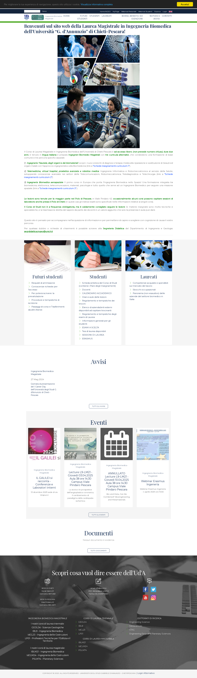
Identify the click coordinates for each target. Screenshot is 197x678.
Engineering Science (139, 622)
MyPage (116, 11)
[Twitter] (153, 589)
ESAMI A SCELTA (90, 327)
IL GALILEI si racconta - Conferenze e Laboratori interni (44, 482)
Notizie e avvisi (155, 17)
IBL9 (80, 626)
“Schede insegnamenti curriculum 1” (111, 166)
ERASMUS (87, 338)
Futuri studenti (82, 17)
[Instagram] (153, 597)
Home (66, 16)
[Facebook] (145, 589)
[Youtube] (145, 597)
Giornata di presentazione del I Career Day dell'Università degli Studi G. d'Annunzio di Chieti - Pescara (44, 389)
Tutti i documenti (99, 551)
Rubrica (157, 11)
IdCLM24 (83, 646)
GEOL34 (82, 622)
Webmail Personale (128, 11)
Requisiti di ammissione (43, 283)
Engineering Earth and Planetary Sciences (150, 633)
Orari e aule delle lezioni (94, 297)
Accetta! (185, 4)
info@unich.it (101, 588)
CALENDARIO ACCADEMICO (97, 293)
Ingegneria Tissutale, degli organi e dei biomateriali (52, 163)
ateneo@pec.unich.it (101, 591)
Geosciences (135, 626)
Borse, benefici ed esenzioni (132, 17)
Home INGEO (105, 11)
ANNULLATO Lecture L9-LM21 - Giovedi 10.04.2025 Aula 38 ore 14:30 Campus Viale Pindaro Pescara (116, 481)
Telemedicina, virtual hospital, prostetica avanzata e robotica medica (63, 171)
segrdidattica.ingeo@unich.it (38, 231)
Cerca (44, 11)
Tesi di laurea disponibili (94, 331)
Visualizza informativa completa (97, 4)
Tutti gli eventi (98, 515)
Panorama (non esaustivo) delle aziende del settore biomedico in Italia (147, 296)
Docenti (86, 289)
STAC (132, 629)
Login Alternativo (146, 673)
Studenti (95, 16)
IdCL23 (81, 629)
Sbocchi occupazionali (144, 289)
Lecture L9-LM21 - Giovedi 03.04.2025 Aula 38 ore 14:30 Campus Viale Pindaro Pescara (80, 479)
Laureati (107, 16)
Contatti (167, 16)
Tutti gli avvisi (98, 406)
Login (165, 11)
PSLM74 (82, 650)
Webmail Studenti (145, 11)
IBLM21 (82, 642)
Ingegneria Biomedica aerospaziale (45, 182)
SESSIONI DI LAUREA (93, 335)
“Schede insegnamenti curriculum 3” (57, 188)
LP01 (80, 633)
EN (170, 11)
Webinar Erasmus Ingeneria (153, 483)
